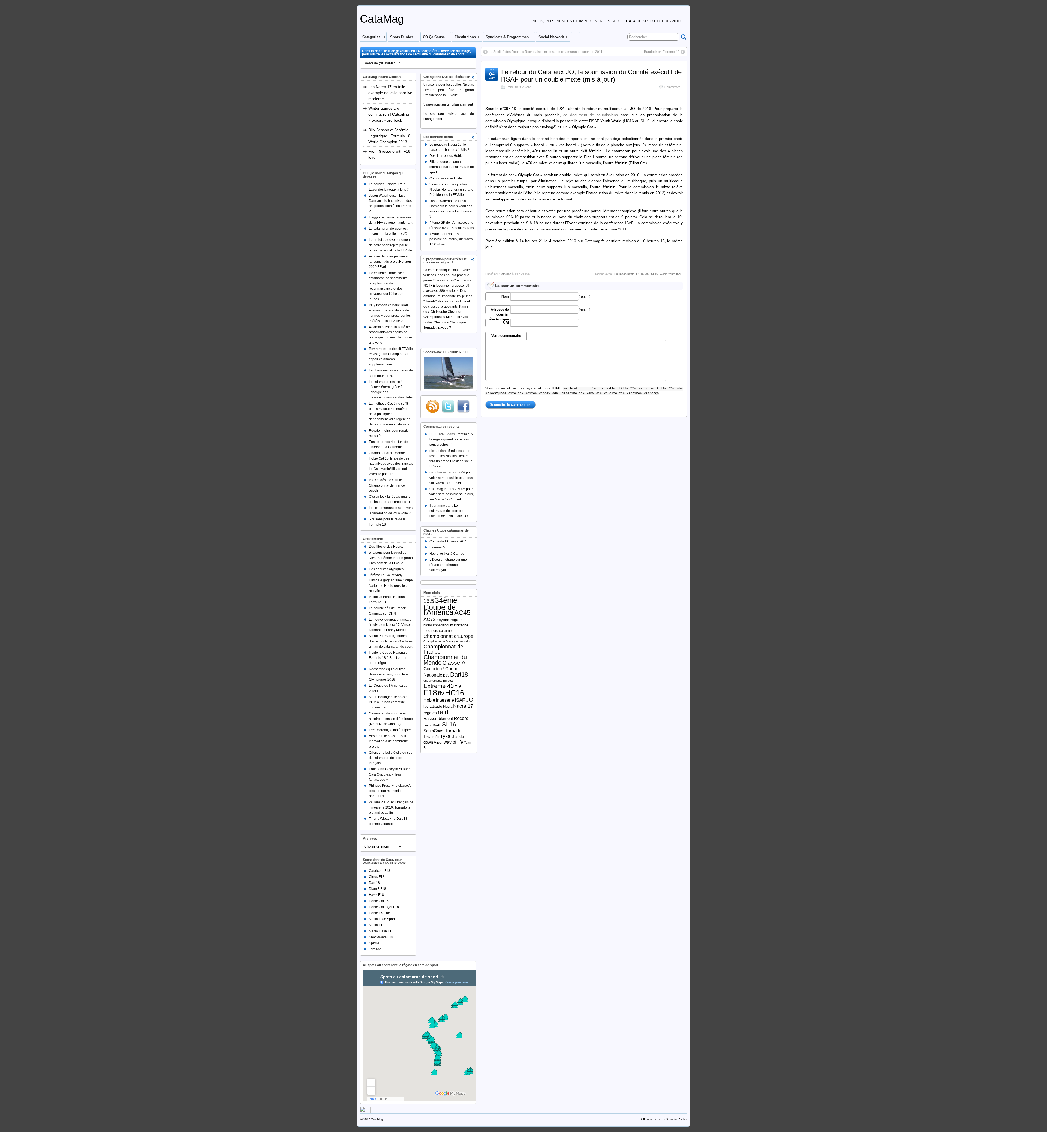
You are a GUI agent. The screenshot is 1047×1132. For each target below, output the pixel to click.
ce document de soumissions (590, 115)
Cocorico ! (433, 668)
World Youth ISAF (671, 273)
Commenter (672, 87)
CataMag (382, 19)
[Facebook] (463, 406)
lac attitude (432, 706)
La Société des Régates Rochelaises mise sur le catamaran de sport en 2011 (546, 52)
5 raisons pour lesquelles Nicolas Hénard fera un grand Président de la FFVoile (391, 558)
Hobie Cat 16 (379, 901)
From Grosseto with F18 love (389, 154)
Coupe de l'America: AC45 (448, 541)
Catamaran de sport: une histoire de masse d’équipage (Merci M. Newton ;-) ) (391, 718)
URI (506, 323)
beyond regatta (450, 620)
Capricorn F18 (379, 871)
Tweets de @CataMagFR (381, 63)
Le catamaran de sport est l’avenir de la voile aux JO (448, 511)
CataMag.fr (437, 489)
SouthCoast (433, 731)
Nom (505, 296)
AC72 (429, 619)
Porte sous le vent (519, 87)
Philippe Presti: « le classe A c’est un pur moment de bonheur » (389, 791)
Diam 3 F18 (377, 889)
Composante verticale (445, 178)
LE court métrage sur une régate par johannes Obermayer (448, 565)
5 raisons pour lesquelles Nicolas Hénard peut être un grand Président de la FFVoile (448, 90)
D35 (446, 675)
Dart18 (459, 674)
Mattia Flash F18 (381, 931)
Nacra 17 (463, 706)
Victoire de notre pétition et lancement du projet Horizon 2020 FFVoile (390, 261)
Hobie (429, 700)
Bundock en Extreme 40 (661, 52)
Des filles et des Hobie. (386, 546)
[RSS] (432, 406)
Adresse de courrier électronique (499, 311)
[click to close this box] (473, 77)
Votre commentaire (506, 336)
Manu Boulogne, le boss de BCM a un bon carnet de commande (389, 702)
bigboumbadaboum (438, 625)
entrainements (432, 680)
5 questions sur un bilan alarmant (448, 104)
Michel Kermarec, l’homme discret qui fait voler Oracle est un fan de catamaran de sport (391, 641)
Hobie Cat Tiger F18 (384, 907)
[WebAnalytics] (365, 1112)
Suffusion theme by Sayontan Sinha (663, 1119)
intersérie (445, 700)
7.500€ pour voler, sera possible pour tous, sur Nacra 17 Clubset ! (451, 239)
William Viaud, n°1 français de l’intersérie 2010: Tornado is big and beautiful (391, 807)
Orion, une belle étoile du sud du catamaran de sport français (391, 758)
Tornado (375, 949)
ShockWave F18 (381, 937)
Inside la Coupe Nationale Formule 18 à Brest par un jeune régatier (388, 658)
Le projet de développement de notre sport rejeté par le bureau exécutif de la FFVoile (390, 245)
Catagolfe (445, 630)
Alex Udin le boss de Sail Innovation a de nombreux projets (388, 741)
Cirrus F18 (376, 877)
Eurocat (448, 680)
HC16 (640, 273)
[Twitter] (448, 406)
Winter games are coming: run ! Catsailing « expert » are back (388, 114)
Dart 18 (374, 883)
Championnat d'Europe (448, 636)
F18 (430, 692)
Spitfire (374, 943)
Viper (438, 742)
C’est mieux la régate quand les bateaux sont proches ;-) (451, 439)
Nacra (447, 706)
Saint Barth (432, 725)
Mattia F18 (376, 925)
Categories (371, 37)
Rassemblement (438, 718)
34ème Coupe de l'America (440, 606)
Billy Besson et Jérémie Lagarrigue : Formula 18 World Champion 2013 (389, 136)
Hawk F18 (376, 895)
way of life (453, 742)
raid (443, 712)
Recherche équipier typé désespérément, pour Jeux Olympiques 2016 (388, 674)
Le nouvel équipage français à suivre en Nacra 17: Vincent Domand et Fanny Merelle (391, 625)
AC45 (462, 612)
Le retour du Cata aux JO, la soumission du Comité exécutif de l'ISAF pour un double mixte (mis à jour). (591, 75)
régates (430, 713)
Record (461, 718)
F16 (458, 686)
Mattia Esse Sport (382, 919)
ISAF (460, 700)
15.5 (428, 601)
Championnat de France (443, 649)
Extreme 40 (437, 547)
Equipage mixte (624, 273)
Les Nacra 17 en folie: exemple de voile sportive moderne (390, 93)
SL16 (654, 273)
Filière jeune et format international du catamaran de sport (451, 167)
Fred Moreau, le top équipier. (390, 730)
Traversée (431, 737)
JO (647, 273)
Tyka (445, 736)
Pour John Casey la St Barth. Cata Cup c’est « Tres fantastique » (390, 774)
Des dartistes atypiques (386, 569)
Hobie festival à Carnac (446, 554)
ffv (441, 693)
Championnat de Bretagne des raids (447, 641)
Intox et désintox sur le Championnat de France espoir (387, 485)
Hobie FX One (379, 913)
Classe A (453, 662)
